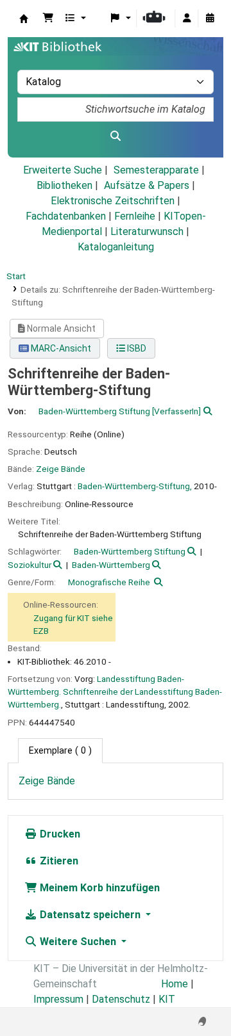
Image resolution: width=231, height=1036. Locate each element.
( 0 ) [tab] (60, 750)
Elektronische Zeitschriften (113, 201)
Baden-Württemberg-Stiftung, (135, 486)
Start (16, 276)
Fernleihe (134, 216)
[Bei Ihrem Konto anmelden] (187, 18)
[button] (48, 18)
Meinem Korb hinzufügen (98, 888)
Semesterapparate (156, 170)
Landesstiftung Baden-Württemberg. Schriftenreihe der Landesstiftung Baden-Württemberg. (115, 692)
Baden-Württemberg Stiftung (129, 551)
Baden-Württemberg (111, 565)
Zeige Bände (60, 469)
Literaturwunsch (147, 231)
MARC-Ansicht (60, 348)
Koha (23, 18)
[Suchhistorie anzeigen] (210, 18)
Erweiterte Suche (62, 170)
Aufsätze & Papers (146, 185)
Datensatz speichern (90, 915)
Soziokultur (29, 565)
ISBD (135, 348)
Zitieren (57, 861)
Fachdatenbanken (66, 216)
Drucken (58, 834)
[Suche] (115, 136)
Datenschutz (121, 999)
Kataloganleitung (116, 247)
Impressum (58, 999)
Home (174, 984)
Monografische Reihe (109, 582)
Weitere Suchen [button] (78, 941)
